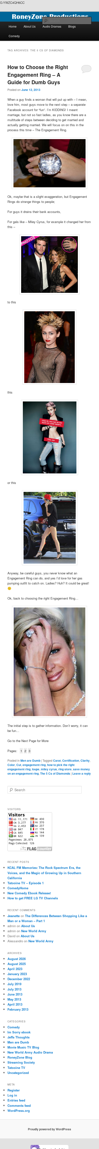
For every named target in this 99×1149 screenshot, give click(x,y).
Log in (12, 1095)
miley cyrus (49, 769)
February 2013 (17, 1009)
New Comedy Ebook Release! (29, 893)
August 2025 (16, 963)
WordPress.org (18, 1110)
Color (11, 765)
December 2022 (18, 979)
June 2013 (14, 994)
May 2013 (14, 999)
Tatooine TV (16, 1067)
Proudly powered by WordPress (49, 1129)
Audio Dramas (52, 26)
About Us (30, 26)
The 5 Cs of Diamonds (55, 773)
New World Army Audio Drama (30, 1052)
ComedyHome (17, 888)
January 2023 (17, 974)
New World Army (33, 931)
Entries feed (16, 1100)
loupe (35, 769)
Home (13, 26)
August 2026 (16, 958)
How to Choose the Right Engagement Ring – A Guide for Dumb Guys (37, 74)
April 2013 (14, 1004)
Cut (18, 765)
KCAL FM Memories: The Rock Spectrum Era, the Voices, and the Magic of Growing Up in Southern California (44, 872)
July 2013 (14, 989)
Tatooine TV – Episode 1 (25, 883)
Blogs (72, 26)
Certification (70, 760)
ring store (65, 769)
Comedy (14, 36)
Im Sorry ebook (19, 1032)
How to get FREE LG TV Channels (32, 898)
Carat (57, 760)
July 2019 (14, 984)
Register (13, 1090)
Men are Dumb (30, 760)
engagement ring (34, 765)
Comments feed (19, 1105)
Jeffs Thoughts (18, 1037)
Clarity (85, 760)
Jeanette (13, 915)
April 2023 (14, 968)
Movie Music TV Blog (23, 1047)
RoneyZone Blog (19, 1057)
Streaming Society (21, 1062)
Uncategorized (18, 1072)
